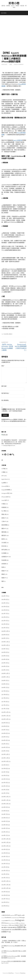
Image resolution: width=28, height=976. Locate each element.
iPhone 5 (9, 923)
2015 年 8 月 (4, 768)
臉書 (16, 929)
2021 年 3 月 (4, 627)
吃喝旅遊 (3, 507)
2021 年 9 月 (4, 606)
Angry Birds (12, 915)
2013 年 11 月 (4, 842)
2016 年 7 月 (4, 729)
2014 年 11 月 (4, 800)
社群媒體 (13, 929)
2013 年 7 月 (4, 856)
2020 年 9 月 (4, 634)
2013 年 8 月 (4, 853)
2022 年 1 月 (4, 603)
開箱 (10, 932)
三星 (10, 925)
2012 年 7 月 (4, 899)
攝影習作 (3, 535)
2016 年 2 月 (4, 747)
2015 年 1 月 (4, 793)
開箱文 (10, 334)
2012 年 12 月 (4, 881)
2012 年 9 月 (4, 891)
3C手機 (3, 468)
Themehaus (22, 973)
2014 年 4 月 (4, 825)
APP (2, 475)
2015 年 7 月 (4, 772)
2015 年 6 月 (4, 775)
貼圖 (2, 567)
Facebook (8, 917)
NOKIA (19, 923)
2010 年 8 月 (4, 906)
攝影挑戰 (3, 532)
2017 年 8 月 (4, 694)
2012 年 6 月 (4, 902)
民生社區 (3, 546)
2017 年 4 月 (4, 701)
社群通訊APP (4, 556)
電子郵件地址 (5, 393)
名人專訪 (3, 511)
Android (7, 915)
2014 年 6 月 (4, 818)
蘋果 (19, 929)
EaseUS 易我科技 (17, 140)
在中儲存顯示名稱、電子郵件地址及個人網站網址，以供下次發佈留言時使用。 (13, 410)
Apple (19, 915)
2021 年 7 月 (4, 613)
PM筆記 (3, 504)
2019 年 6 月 (4, 652)
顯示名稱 (4, 386)
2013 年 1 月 (4, 877)
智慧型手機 (21, 927)
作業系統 (12, 925)
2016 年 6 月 (4, 733)
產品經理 (7, 929)
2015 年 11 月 (4, 758)
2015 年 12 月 (4, 754)
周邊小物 (3, 514)
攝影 (2, 927)
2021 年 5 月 (4, 620)
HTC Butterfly (12, 920)
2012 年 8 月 (4, 895)
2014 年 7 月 (4, 814)
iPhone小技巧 (5, 497)
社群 (10, 929)
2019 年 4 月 (4, 659)
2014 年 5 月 (4, 821)
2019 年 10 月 (4, 645)
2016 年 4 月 (4, 740)
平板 (25, 925)
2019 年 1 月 (4, 670)
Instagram (19, 920)
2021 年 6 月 (4, 617)
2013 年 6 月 (4, 860)
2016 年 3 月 (4, 744)
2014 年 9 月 (4, 807)
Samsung (3, 925)
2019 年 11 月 (4, 641)
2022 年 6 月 (4, 599)
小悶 (10, 64)
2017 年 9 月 (4, 691)
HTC (9, 920)
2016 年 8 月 (4, 726)
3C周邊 (3, 915)
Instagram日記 (5, 493)
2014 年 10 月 (4, 803)
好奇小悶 (14, 3)
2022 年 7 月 (4, 596)
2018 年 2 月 (4, 684)
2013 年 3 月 (4, 870)
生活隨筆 (3, 553)
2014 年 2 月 (4, 832)
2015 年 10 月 (4, 761)
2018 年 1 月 (4, 687)
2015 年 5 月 (4, 779)
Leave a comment (19, 64)
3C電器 (3, 472)
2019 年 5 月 (4, 656)
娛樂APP (3, 518)
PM (21, 923)
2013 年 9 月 (4, 849)
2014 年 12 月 (4, 796)
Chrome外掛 (4, 486)
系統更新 (3, 563)
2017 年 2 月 (4, 705)
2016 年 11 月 (4, 715)
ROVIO (24, 923)
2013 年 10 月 (4, 846)
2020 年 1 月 (4, 638)
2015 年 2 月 (4, 789)
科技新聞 (6, 334)
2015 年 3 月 (4, 786)
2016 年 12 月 (4, 712)
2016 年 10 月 (4, 719)
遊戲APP (3, 571)
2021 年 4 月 (4, 624)
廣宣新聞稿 (4, 525)
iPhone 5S (13, 923)
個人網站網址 (5, 400)
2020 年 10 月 (4, 631)
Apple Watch (4, 479)
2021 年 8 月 (4, 610)
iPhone (6, 923)
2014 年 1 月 (4, 835)
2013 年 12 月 (4, 839)
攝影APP (3, 528)
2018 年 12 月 (4, 673)
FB (20, 917)
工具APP (3, 521)
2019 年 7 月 (4, 649)
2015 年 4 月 (4, 782)
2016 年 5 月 (4, 737)
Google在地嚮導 (5, 489)
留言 (3, 366)
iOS (2, 923)
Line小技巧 (4, 500)
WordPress (11, 973)
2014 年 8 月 (4, 811)
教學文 (3, 539)
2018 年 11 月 (4, 677)
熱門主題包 (4, 549)
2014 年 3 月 (4, 828)
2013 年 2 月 (4, 874)
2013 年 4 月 (4, 867)
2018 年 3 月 (4, 680)
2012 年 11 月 (4, 884)
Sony (7, 925)
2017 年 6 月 (4, 698)
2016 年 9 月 (4, 723)
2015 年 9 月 (4, 765)
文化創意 (3, 542)
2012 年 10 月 (4, 888)
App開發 (3, 482)
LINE (17, 923)
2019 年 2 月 (4, 666)
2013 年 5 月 (4, 863)
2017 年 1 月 (4, 708)
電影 (2, 581)
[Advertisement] (14, 33)
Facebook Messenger (15, 917)
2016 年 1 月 (4, 751)
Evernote (2, 917)
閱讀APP (3, 578)
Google (23, 917)
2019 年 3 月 (4, 663)
